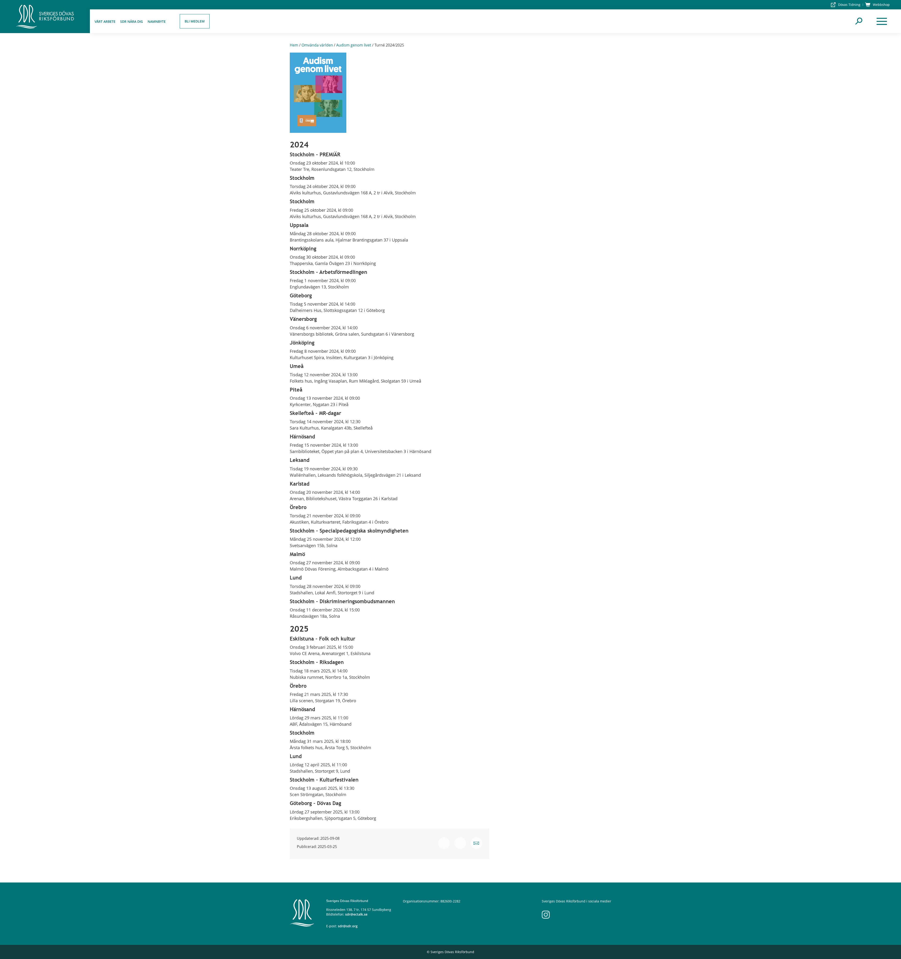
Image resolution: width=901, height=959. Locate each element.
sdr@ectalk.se (356, 914)
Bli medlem (195, 21)
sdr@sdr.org (348, 926)
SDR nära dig (131, 21)
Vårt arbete (105, 21)
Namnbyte (157, 21)
